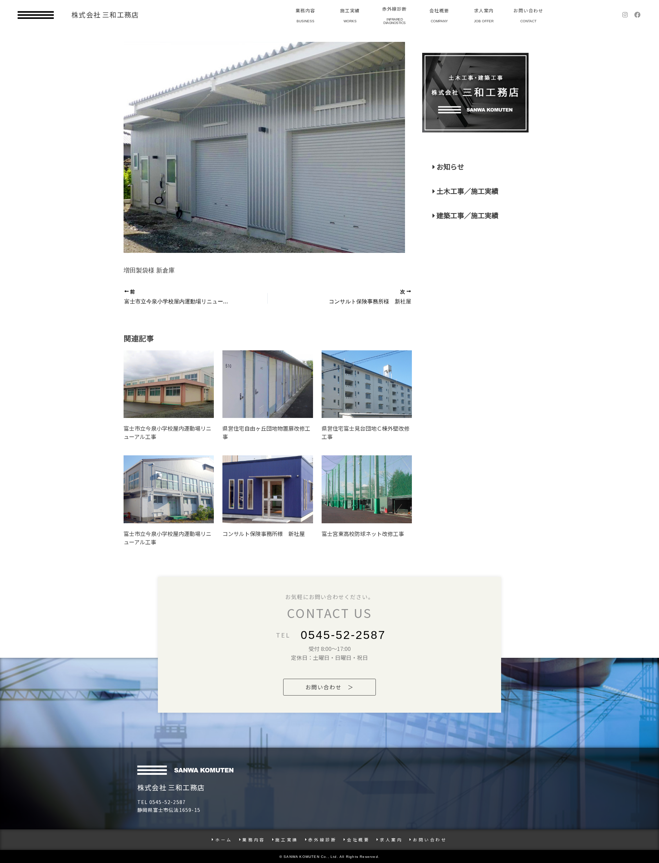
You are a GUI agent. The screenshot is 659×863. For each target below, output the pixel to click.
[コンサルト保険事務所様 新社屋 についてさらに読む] (267, 489)
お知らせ (449, 167)
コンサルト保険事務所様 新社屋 (263, 533)
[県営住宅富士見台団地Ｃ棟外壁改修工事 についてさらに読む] (367, 384)
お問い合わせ (528, 10)
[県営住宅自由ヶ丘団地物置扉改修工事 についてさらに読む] (267, 384)
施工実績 (350, 10)
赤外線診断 (394, 8)
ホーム (223, 839)
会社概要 (439, 10)
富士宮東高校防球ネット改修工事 (363, 533)
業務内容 (305, 10)
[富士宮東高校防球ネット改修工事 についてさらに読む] (367, 489)
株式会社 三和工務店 (105, 15)
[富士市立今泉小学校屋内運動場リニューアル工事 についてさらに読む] (169, 384)
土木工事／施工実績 (466, 191)
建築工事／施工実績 (466, 215)
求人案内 (484, 10)
